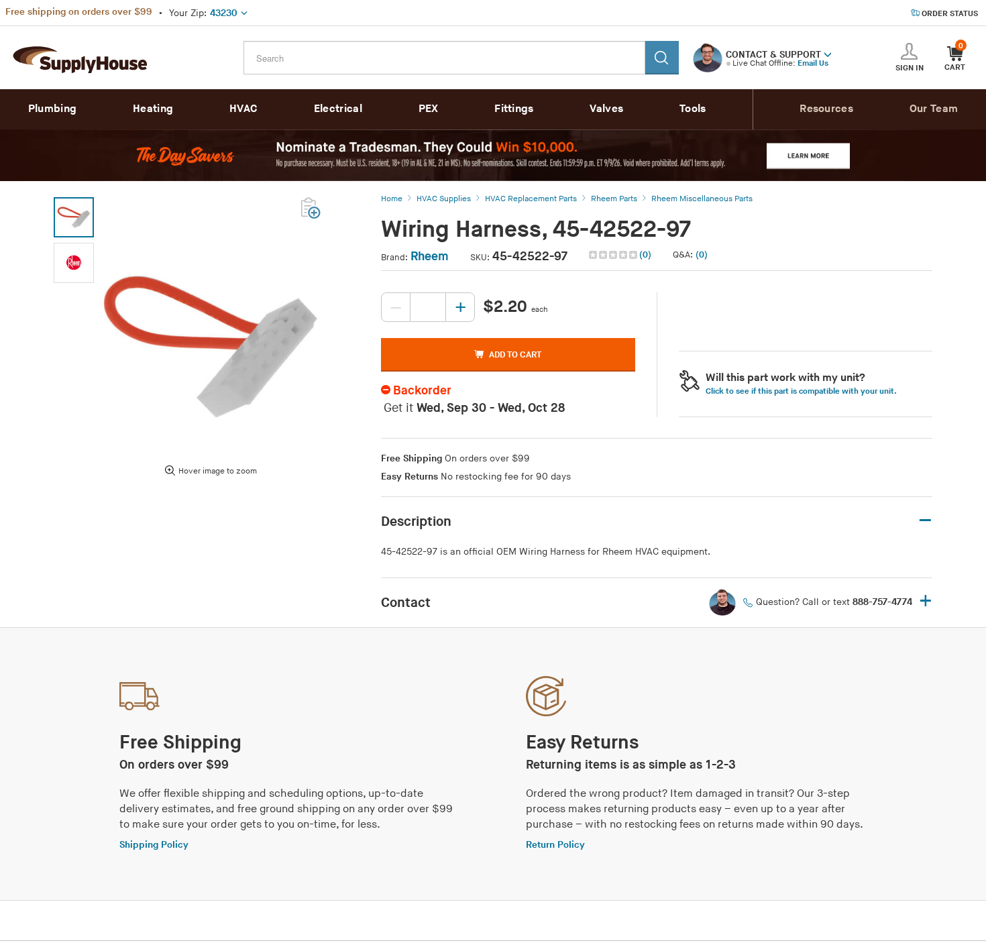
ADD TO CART (515, 354)
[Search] (662, 57)
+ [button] (925, 602)
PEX (429, 109)
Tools (692, 109)
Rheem (429, 256)
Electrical (338, 109)
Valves (606, 109)
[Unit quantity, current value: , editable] (428, 307)
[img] (614, 255)
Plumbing (52, 109)
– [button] (925, 521)
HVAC (243, 109)
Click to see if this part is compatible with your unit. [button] (801, 391)
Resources (826, 109)
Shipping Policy (153, 844)
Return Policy (555, 844)
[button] (827, 53)
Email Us (813, 63)
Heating (153, 109)
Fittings (513, 109)
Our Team (934, 109)
